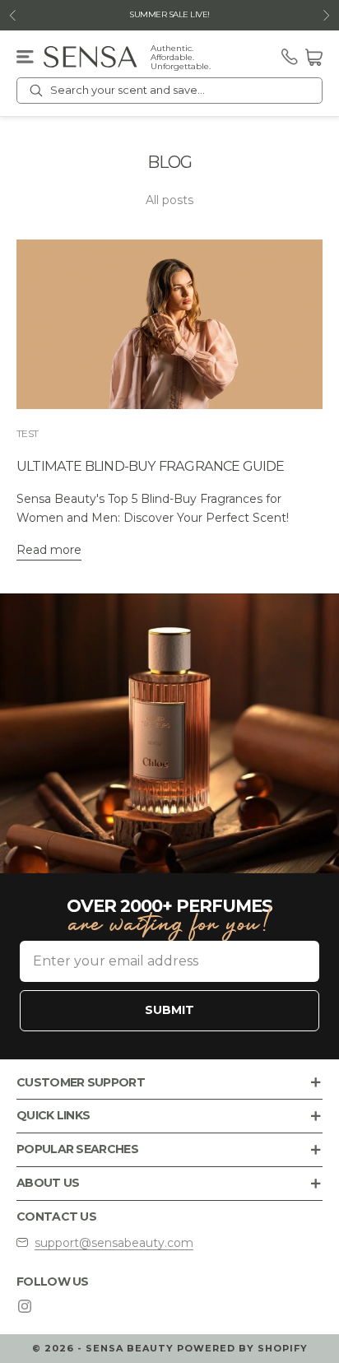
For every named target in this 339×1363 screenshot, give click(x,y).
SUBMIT (169, 1009)
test (27, 433)
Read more (48, 549)
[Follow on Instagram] (24, 1306)
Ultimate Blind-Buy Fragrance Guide (150, 466)
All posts (169, 200)
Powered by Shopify (242, 1348)
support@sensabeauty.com (114, 1242)
